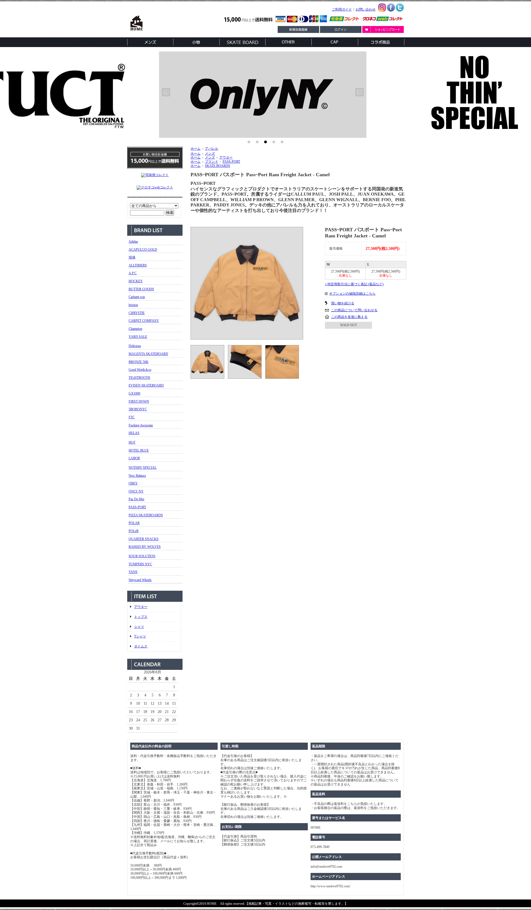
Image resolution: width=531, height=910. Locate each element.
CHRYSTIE (137, 313)
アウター (140, 607)
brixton (133, 305)
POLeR (134, 531)
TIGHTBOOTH (139, 378)
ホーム (196, 149)
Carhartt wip (137, 297)
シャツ (139, 627)
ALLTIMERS (138, 265)
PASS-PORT (137, 507)
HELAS (134, 433)
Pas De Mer (136, 499)
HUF (132, 442)
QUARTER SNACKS (143, 539)
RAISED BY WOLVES (145, 547)
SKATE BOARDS (217, 166)
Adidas (133, 241)
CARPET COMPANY (144, 321)
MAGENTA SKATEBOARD (148, 354)
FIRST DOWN (139, 401)
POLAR (134, 523)
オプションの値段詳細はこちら (352, 293)
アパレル (211, 149)
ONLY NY (136, 491)
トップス (140, 617)
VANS (133, 572)
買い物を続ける (342, 303)
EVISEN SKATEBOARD (146, 385)
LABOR (134, 458)
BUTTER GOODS (141, 289)
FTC (132, 417)
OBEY (133, 483)
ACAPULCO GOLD (143, 250)
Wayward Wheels (140, 580)
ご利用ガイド (342, 9)
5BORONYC (138, 409)
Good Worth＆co (140, 370)
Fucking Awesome (141, 425)
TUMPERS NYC (140, 564)
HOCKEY (136, 281)
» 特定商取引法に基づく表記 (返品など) (354, 284)
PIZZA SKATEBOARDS (146, 515)
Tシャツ (140, 636)
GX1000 (134, 393)
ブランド (211, 162)
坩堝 (132, 257)
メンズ (210, 153)
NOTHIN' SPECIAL (143, 468)
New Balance (137, 476)
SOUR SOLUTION (142, 556)
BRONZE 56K (139, 362)
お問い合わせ (366, 9)
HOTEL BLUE (139, 450)
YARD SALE (138, 337)
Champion (135, 329)
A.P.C (133, 273)
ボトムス (140, 646)
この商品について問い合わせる (354, 310)
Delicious (135, 346)
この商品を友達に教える (349, 317)
